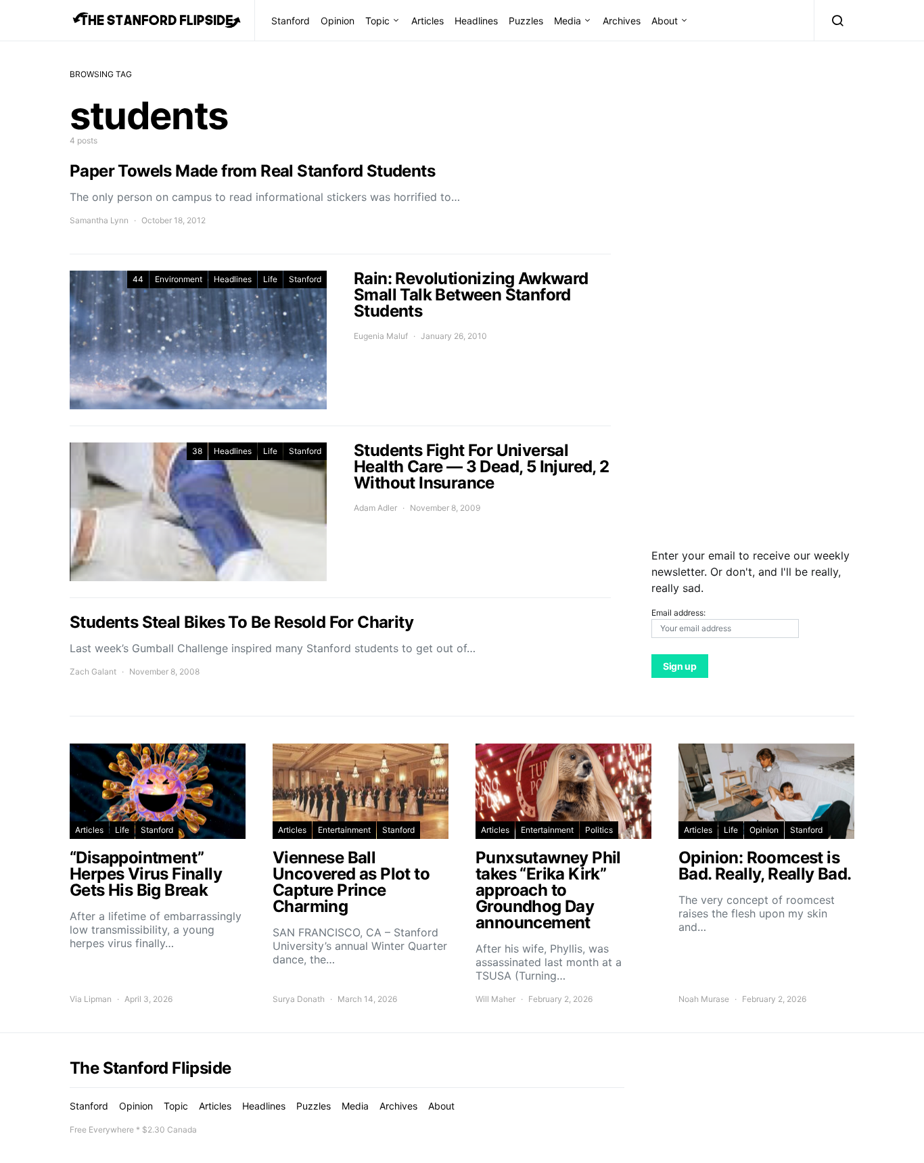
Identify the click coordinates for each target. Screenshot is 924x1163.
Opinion (337, 20)
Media (567, 20)
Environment (178, 279)
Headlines (476, 20)
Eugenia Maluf (381, 336)
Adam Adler (375, 508)
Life (270, 279)
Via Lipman (91, 999)
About (664, 20)
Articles (427, 20)
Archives (622, 20)
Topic (377, 20)
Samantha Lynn (99, 220)
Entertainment (344, 830)
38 (197, 451)
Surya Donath (299, 999)
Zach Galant (93, 671)
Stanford (290, 20)
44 (138, 279)
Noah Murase (703, 999)
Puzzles (526, 20)
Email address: (678, 613)
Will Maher (495, 999)
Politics (599, 830)
